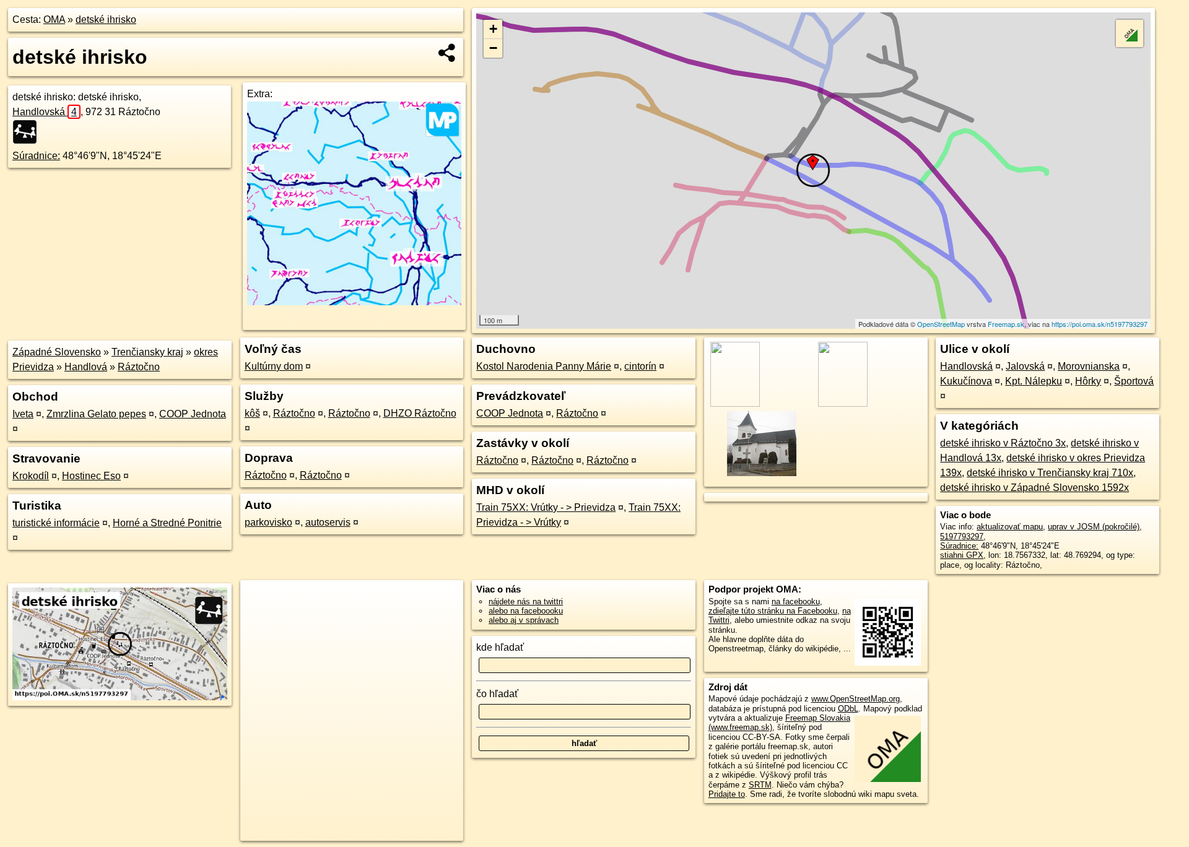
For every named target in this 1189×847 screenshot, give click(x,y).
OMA (54, 19)
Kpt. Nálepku (1033, 381)
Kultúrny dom (274, 366)
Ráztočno (139, 367)
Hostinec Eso (91, 476)
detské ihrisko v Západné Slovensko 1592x (1034, 487)
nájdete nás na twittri (526, 601)
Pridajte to (726, 794)
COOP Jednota (192, 414)
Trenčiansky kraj (147, 352)
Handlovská (44, 111)
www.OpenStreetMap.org (855, 698)
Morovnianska (1089, 366)
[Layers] (1129, 33)
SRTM (760, 784)
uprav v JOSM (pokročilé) (1093, 526)
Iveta (22, 414)
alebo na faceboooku (526, 610)
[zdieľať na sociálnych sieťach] (447, 53)
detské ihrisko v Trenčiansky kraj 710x (1050, 472)
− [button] (493, 48)
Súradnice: (36, 155)
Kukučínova (966, 381)
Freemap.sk (1006, 324)
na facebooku (796, 601)
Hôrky (1088, 381)
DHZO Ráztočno (419, 413)
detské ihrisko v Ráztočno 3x (1003, 443)
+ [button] (493, 29)
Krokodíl (30, 476)
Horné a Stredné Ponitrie (167, 523)
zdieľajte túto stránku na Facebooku (772, 610)
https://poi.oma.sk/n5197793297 (1100, 324)
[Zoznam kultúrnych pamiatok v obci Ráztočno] (761, 474)
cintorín (640, 366)
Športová (1134, 381)
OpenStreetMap (941, 324)
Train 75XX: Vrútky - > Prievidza (546, 507)
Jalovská (1025, 366)
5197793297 (961, 536)
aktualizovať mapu (1010, 526)
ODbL (848, 708)
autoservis (328, 522)
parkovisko (268, 522)
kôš (252, 413)
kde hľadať (500, 647)
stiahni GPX (961, 555)
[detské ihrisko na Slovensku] (28, 132)
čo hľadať (497, 693)
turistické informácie (56, 523)
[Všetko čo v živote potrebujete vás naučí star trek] (354, 302)
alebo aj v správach (524, 620)
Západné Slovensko (56, 352)
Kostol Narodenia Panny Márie (543, 366)
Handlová (85, 367)
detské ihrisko (106, 19)
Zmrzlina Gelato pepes (96, 414)
